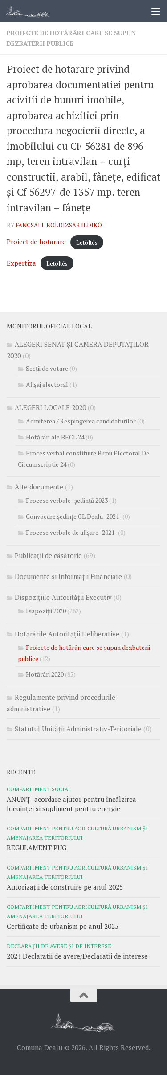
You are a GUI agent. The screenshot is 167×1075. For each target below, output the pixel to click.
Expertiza (21, 262)
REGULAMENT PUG (36, 847)
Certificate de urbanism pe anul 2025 (62, 926)
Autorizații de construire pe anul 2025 (65, 886)
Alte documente (39, 486)
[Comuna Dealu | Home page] (35, 11)
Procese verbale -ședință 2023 (67, 500)
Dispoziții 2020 (46, 611)
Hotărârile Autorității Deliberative (67, 633)
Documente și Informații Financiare (68, 576)
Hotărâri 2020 (45, 674)
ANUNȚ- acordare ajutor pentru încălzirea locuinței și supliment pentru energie (71, 804)
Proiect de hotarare (36, 241)
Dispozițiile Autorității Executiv (63, 597)
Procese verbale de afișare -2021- (71, 532)
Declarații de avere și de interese (59, 945)
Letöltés (87, 242)
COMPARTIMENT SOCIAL (39, 788)
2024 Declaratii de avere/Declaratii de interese (77, 956)
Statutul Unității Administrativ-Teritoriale (78, 728)
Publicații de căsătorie (48, 555)
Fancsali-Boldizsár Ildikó (59, 225)
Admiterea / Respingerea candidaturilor (81, 421)
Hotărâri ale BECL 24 (55, 437)
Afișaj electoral (47, 384)
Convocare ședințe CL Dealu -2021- (73, 516)
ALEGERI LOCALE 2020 (50, 407)
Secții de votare (47, 368)
